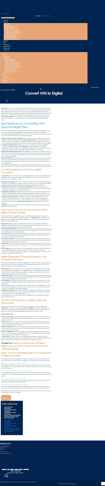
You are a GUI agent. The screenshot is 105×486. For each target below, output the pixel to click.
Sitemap (14, 481)
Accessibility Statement (30, 481)
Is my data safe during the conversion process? (13, 378)
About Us (5, 20)
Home (1, 90)
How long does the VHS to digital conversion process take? (16, 371)
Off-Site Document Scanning (12, 30)
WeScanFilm (6, 48)
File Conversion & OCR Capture (11, 39)
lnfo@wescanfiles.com (5, 453)
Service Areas (7, 46)
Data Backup (7, 23)
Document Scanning (9, 28)
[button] (26, 363)
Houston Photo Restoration (11, 36)
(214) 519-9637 (42, 16)
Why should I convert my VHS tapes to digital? (13, 363)
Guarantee (6, 44)
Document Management (10, 26)
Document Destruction (9, 37)
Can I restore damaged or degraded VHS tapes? (14, 384)
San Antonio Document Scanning (13, 33)
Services (5, 22)
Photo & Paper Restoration (10, 35)
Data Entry (6, 25)
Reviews (5, 41)
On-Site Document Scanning (12, 29)
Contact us (6, 343)
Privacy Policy (20, 481)
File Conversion (9, 418)
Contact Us (6, 50)
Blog (4, 42)
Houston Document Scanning (12, 32)
